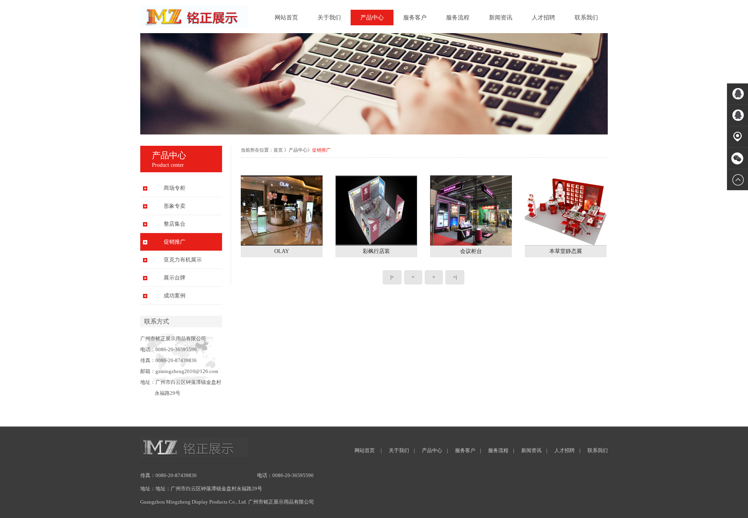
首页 (278, 150)
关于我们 (329, 17)
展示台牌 (174, 278)
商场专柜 (174, 188)
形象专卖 (174, 206)
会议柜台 (471, 251)
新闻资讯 (500, 17)
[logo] (194, 26)
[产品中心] (374, 133)
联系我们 (586, 17)
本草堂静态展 (565, 251)
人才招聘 (543, 17)
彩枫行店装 (376, 251)
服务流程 (457, 17)
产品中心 (372, 17)
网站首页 (286, 17)
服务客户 (415, 17)
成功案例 (174, 296)
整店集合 (174, 224)
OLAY (281, 251)
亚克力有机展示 (183, 260)
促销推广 (174, 242)
